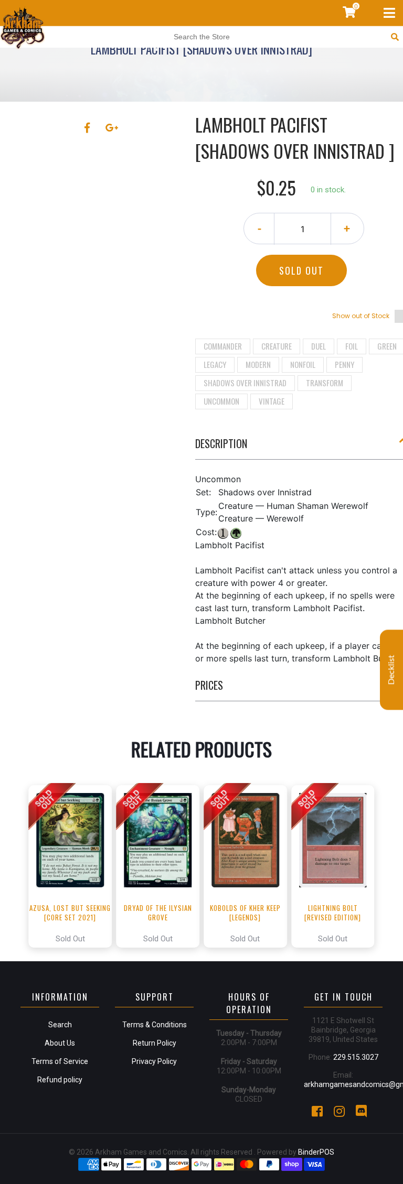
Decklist (391, 670)
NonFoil (302, 364)
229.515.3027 (355, 1057)
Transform (324, 382)
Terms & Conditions (154, 1024)
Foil (351, 346)
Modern (258, 364)
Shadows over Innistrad (245, 382)
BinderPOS (316, 1152)
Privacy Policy (154, 1061)
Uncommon (221, 401)
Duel (318, 346)
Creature (276, 346)
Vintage (271, 401)
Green (387, 346)
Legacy (215, 364)
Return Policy (154, 1043)
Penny (344, 364)
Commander (223, 346)
